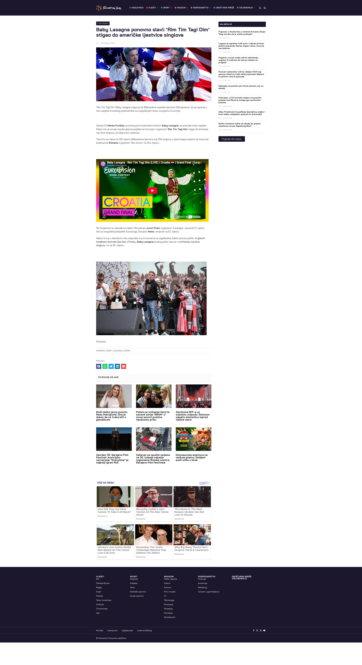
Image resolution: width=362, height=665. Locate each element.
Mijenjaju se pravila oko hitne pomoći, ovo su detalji (240, 87)
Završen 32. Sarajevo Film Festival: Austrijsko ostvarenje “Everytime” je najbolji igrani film (112, 458)
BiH (97, 579)
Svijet (98, 591)
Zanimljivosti (169, 617)
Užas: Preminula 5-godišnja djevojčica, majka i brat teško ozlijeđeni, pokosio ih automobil (241, 113)
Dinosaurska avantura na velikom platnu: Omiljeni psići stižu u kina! (192, 457)
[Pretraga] (264, 8)
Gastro (167, 583)
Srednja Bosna (103, 583)
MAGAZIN (181, 7)
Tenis (132, 587)
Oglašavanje (127, 630)
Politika (99, 596)
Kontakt (99, 630)
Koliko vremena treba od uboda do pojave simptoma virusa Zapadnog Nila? (239, 124)
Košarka (133, 583)
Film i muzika (103, 23)
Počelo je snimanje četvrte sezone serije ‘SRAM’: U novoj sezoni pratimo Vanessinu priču (153, 415)
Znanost (100, 604)
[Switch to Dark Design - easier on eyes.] (260, 8)
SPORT (166, 7)
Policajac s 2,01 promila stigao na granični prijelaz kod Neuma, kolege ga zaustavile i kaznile (239, 100)
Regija (99, 587)
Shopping (168, 608)
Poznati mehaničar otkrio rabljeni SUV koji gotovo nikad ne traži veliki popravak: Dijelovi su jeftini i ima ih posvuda (241, 74)
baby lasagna (114, 350)
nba (98, 613)
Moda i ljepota (170, 579)
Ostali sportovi (137, 596)
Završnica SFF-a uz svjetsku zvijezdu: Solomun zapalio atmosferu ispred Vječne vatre (193, 415)
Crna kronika (102, 608)
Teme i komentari (103, 600)
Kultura (167, 587)
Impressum (113, 630)
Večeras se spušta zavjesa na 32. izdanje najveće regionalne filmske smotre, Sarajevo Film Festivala (153, 458)
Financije (202, 579)
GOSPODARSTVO (200, 7)
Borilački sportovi (138, 591)
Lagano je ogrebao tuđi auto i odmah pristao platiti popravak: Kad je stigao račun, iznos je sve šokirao (241, 46)
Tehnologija (169, 600)
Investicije (202, 583)
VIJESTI (152, 7)
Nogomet (134, 579)
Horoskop (168, 613)
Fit (165, 596)
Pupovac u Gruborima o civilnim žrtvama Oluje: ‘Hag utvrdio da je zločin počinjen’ (241, 32)
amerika (100, 350)
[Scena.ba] (109, 8)
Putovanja (168, 604)
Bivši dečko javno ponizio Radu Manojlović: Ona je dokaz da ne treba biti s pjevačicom (111, 415)
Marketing (202, 587)
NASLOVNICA (138, 7)
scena (126, 350)
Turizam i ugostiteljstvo (208, 591)
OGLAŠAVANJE (246, 7)
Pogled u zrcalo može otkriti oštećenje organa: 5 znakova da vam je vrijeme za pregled (238, 60)
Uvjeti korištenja (144, 630)
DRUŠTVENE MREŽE (225, 7)
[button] (98, 366)
